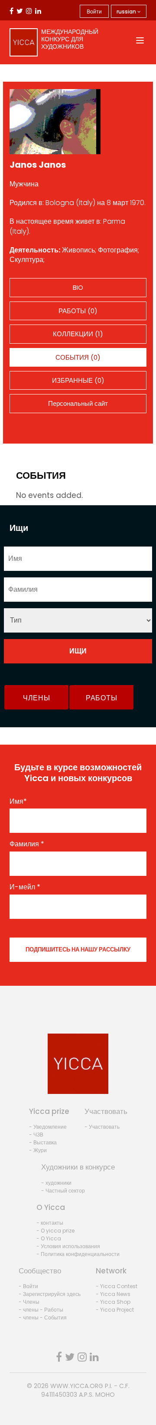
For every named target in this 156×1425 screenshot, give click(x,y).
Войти (94, 11)
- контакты (49, 1222)
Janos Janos (38, 165)
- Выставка (43, 1142)
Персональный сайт (78, 403)
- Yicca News (113, 1294)
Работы (101, 698)
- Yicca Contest (116, 1286)
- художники (56, 1182)
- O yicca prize (55, 1230)
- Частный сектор (63, 1190)
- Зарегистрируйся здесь (50, 1294)
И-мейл (25, 887)
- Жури (38, 1150)
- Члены (29, 1302)
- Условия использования (68, 1246)
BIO (78, 287)
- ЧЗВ (36, 1134)
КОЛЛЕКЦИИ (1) (78, 333)
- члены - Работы (41, 1309)
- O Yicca (48, 1238)
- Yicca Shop (113, 1302)
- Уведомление (48, 1126)
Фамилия (27, 844)
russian (127, 11)
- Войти (28, 1286)
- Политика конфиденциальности (78, 1254)
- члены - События (43, 1317)
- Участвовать (102, 1126)
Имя (18, 801)
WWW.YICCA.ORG (76, 1386)
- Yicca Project (115, 1309)
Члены (36, 698)
